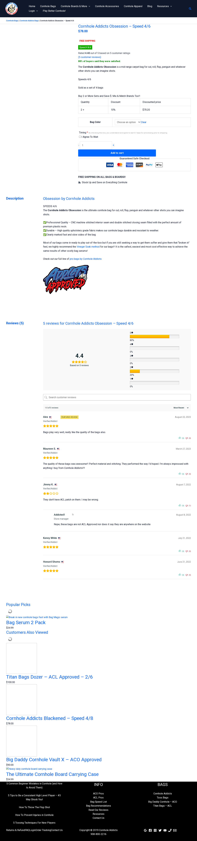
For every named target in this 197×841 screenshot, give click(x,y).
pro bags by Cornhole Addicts (86, 258)
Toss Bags (162, 797)
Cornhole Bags (48, 6)
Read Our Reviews (98, 809)
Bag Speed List (98, 801)
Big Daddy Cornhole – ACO (162, 801)
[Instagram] (155, 830)
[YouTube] (165, 830)
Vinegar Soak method (88, 246)
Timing (123, 132)
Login (32, 10)
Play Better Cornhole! (54, 10)
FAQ (27, 830)
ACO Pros (98, 793)
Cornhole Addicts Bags (29, 21)
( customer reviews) (89, 57)
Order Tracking (43, 830)
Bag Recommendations (98, 805)
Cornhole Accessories (107, 6)
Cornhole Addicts (162, 793)
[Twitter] (160, 830)
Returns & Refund (15, 830)
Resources (163, 6)
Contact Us (98, 817)
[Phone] (169, 830)
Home (32, 6)
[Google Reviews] (145, 830)
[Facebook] (150, 830)
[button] (88, 6)
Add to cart (117, 152)
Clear (143, 122)
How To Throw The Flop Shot (34, 807)
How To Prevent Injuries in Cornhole (34, 815)
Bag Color (95, 122)
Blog (149, 6)
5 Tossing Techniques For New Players (34, 822)
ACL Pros (98, 797)
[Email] (174, 830)
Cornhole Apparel (133, 6)
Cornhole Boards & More (74, 6)
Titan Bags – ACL (162, 805)
